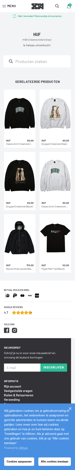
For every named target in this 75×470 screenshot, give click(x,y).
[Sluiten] (70, 408)
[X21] (37, 6)
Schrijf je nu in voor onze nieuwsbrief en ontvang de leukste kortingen (29, 355)
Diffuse (23, 447)
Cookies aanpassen (19, 461)
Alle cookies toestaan (54, 461)
